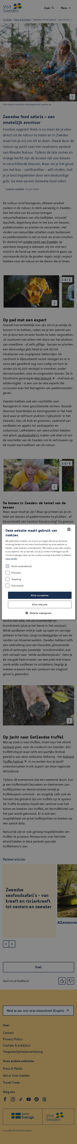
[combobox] (69, 529)
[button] (38, 613)
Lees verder (11, 558)
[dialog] (38, 572)
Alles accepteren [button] (40, 595)
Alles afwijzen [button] (39, 604)
